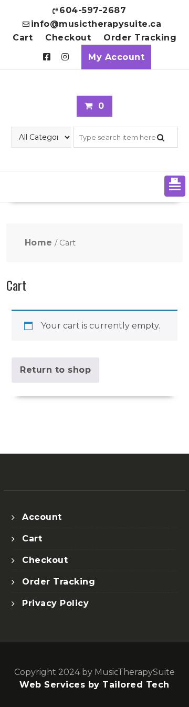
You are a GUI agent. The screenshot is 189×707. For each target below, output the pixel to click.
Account (42, 517)
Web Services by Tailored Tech (94, 685)
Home (38, 243)
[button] (174, 186)
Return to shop (55, 370)
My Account (116, 57)
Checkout (68, 38)
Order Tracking (139, 38)
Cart (23, 38)
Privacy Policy (55, 603)
